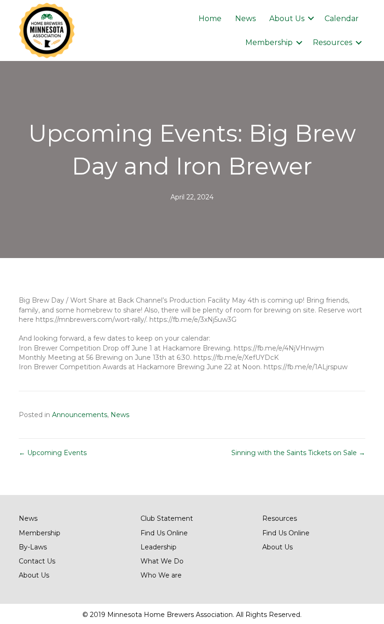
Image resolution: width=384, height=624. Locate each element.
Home (210, 18)
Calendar (342, 18)
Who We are (161, 575)
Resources (332, 42)
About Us (286, 18)
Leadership (158, 547)
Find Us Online (164, 533)
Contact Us (37, 561)
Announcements (79, 415)
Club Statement (166, 518)
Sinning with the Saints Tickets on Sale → (298, 453)
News (245, 18)
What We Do (162, 561)
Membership (269, 42)
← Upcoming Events (53, 453)
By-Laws (33, 547)
